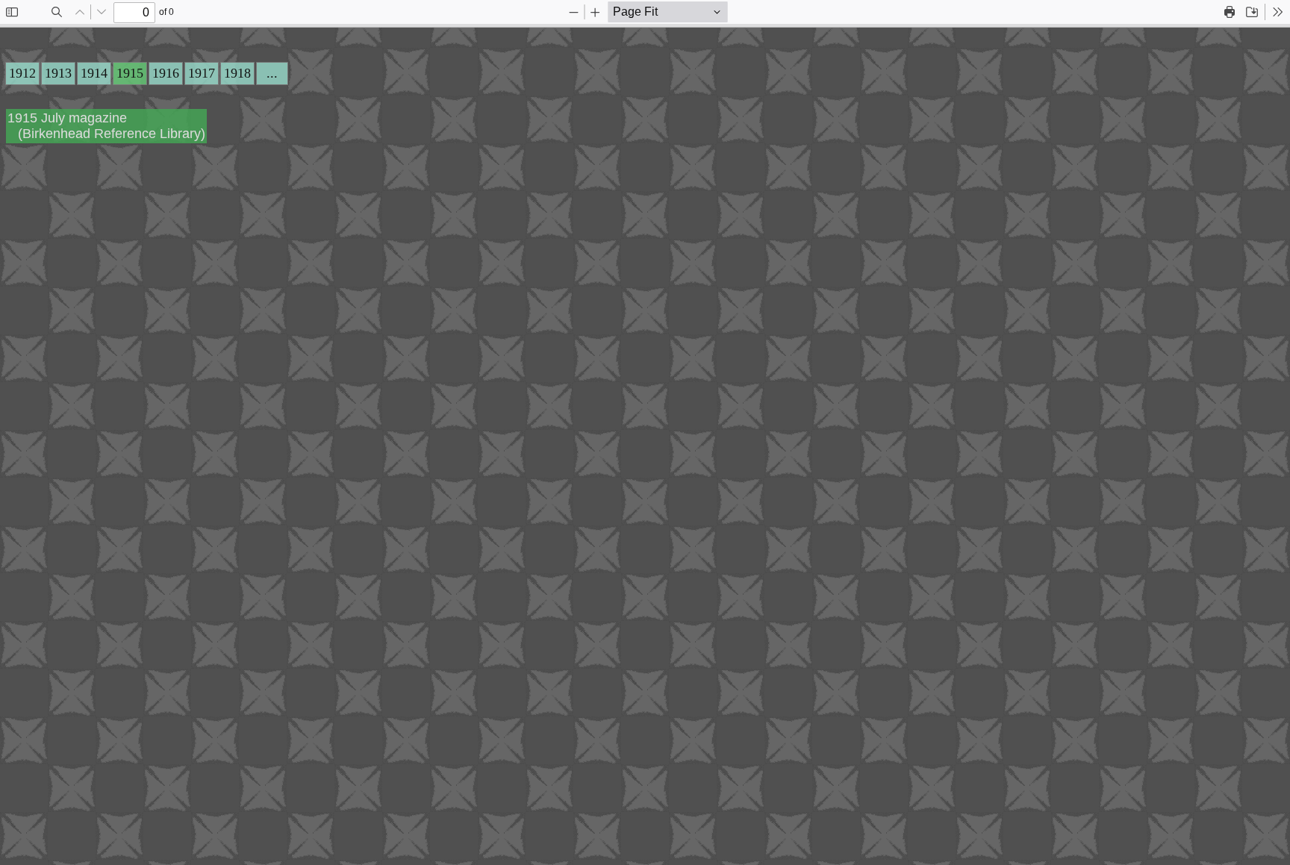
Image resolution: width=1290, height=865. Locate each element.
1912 (22, 73)
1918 (237, 73)
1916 (165, 73)
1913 (58, 73)
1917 (201, 73)
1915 (129, 73)
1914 (94, 73)
